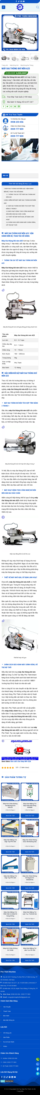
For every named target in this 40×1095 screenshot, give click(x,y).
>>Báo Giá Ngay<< (10, 810)
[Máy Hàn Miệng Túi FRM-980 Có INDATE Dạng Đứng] (10, 900)
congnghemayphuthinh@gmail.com (19, 997)
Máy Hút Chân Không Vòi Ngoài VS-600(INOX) (30, 877)
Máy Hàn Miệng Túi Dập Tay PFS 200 (10, 877)
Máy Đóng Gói (14, 65)
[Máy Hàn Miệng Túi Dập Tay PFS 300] (10, 828)
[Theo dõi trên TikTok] (19, 1)
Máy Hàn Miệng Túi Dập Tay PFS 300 (10, 841)
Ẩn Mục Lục (27, 184)
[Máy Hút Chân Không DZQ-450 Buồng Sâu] (30, 828)
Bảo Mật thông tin (8, 1020)
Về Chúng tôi (7, 1033)
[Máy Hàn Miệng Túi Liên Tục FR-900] (30, 936)
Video (5, 1046)
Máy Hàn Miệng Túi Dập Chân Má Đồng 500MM (29, 805)
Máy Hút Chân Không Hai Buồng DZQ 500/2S (10, 805)
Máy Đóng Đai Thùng (26, 65)
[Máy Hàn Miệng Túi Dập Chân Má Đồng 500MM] (30, 792)
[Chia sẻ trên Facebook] (3, 106)
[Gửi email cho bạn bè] (11, 106)
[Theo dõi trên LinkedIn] (12, 1077)
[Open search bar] (37, 7)
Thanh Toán (7, 1011)
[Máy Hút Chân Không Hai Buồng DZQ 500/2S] (10, 792)
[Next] (35, 32)
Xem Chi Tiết (10, 815)
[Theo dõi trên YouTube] (23, 1)
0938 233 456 (17, 122)
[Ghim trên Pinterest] (15, 106)
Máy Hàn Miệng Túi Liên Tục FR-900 (29, 949)
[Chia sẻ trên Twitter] (7, 106)
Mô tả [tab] (5, 176)
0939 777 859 (17, 129)
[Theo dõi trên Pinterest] (9, 1077)
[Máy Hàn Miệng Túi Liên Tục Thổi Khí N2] (30, 900)
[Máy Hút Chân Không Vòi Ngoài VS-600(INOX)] (30, 864)
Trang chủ (5, 65)
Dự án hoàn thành (8, 1042)
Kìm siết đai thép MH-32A (21, 761)
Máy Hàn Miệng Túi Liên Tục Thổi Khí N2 (30, 913)
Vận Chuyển (7, 1007)
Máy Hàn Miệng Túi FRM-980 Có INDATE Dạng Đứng (10, 914)
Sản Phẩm (6, 1037)
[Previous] (5, 32)
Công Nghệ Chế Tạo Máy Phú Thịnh (20, 1089)
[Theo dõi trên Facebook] (16, 1)
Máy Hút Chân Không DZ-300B (10, 949)
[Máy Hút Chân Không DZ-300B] (10, 936)
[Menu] (3, 7)
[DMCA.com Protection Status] (7, 1081)
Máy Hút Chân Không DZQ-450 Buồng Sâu (30, 841)
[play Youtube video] (20, 750)
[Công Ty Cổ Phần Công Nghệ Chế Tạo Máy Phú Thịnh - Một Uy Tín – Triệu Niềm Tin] (20, 7)
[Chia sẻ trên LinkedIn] (19, 106)
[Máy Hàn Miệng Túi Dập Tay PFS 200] (10, 864)
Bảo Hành (6, 1015)
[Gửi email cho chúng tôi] (21, 1)
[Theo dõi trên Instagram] (4, 1077)
